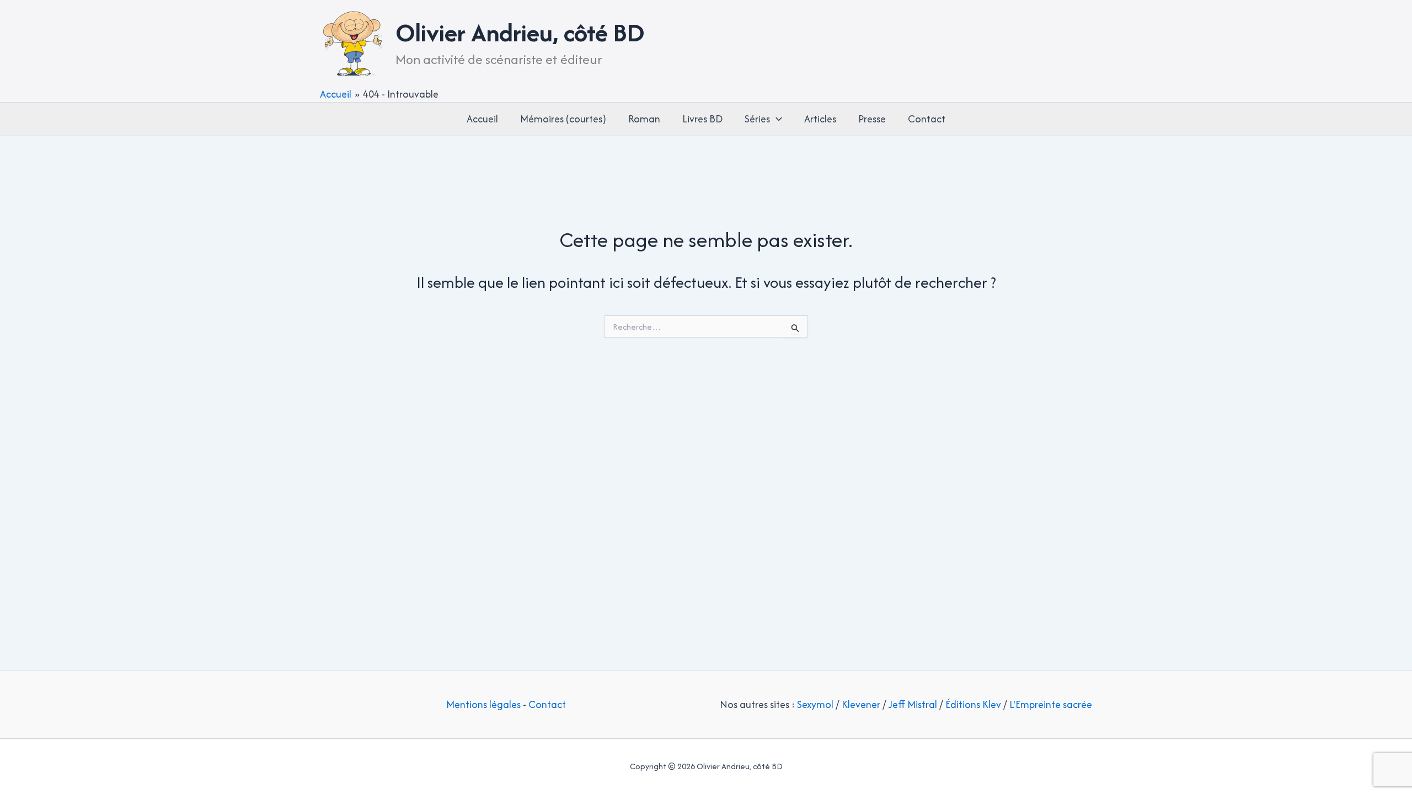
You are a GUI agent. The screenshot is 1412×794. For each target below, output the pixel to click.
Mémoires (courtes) (563, 118)
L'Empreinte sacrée (1050, 704)
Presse (872, 118)
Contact (926, 118)
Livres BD (702, 118)
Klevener (861, 704)
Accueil (482, 118)
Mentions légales (483, 704)
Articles (820, 118)
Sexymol (815, 704)
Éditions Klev (973, 704)
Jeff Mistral (913, 704)
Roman (644, 118)
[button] (776, 119)
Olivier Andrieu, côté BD (520, 32)
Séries (757, 118)
